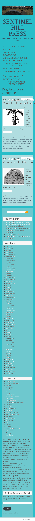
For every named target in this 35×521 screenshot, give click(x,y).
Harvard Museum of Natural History (14, 141)
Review (24, 478)
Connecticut (28, 449)
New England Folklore (12, 414)
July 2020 (8, 263)
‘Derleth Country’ (13, 76)
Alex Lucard (5, 439)
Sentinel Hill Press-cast (13, 429)
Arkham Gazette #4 (10, 445)
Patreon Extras (11, 79)
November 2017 (10, 293)
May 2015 (8, 334)
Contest (8, 392)
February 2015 (10, 339)
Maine (26, 466)
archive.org (10, 439)
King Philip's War (22, 464)
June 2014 (8, 353)
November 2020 (10, 257)
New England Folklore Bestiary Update (17, 222)
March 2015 (9, 337)
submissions (22, 482)
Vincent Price (17, 486)
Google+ (30, 4)
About (6, 46)
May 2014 (8, 355)
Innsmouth (8, 461)
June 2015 (8, 332)
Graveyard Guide (11, 400)
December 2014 (10, 343)
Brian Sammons (26, 447)
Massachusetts (16, 468)
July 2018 (8, 285)
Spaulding (5, 148)
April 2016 (8, 316)
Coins (23, 137)
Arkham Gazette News (12, 384)
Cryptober (11, 451)
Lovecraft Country (17, 466)
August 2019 (9, 271)
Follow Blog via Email (17, 493)
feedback (8, 455)
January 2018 (10, 291)
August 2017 (9, 300)
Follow (7, 508)
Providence (5, 146)
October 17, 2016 (6, 166)
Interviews (9, 404)
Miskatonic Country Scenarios (10, 469)
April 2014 (8, 357)
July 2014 (8, 351)
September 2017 (10, 298)
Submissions (9, 52)
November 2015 (10, 326)
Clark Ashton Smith (19, 449)
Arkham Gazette (10, 381)
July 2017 (8, 302)
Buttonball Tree (11, 137)
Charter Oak (18, 137)
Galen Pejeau (12, 455)
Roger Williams (19, 146)
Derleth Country (10, 394)
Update (5, 486)
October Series (11, 68)
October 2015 (9, 328)
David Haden (18, 451)
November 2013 (10, 367)
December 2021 (10, 252)
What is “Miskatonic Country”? (16, 65)
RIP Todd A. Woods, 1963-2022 (14, 234)
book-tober (9, 390)
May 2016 (8, 314)
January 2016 (10, 322)
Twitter (20, 4)
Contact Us (9, 49)
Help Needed (26, 459)
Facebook (25, 4)
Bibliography (9, 388)
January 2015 (10, 341)
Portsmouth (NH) (14, 198)
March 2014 (9, 359)
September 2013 (10, 371)
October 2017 (9, 295)
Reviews (8, 427)
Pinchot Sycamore (24, 145)
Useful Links (9, 435)
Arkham (16, 439)
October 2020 (9, 259)
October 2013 (9, 369)
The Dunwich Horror (15, 484)
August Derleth (24, 445)
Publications (18, 46)
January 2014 (10, 363)
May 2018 (8, 289)
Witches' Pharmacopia (18, 148)
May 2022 (8, 250)
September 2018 (10, 283)
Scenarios (13, 480)
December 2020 (10, 254)
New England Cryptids (21, 471)
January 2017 (10, 306)
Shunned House (27, 146)
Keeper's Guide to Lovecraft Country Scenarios (22, 462)
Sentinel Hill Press (17, 27)
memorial (9, 410)
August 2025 (9, 246)
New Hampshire (18, 473)
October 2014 (9, 345)
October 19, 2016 (6, 107)
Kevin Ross (6, 464)
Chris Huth (11, 449)
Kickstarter (9, 406)
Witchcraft (24, 486)
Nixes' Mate (7, 198)
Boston (25, 195)
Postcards (14, 478)
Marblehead (7, 468)
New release (9, 416)
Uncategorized (10, 433)
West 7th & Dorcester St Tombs (19, 202)
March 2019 (9, 275)
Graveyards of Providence (9, 459)
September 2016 (10, 310)
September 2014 (10, 347)
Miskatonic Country (12, 412)
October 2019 (9, 267)
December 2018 (10, 277)
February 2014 (10, 361)
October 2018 (9, 281)
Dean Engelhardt (25, 451)
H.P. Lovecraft (20, 459)
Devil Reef (5, 453)
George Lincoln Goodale (23, 139)
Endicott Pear (9, 139)
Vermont (11, 486)
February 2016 (10, 320)
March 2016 (9, 318)
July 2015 (8, 330)
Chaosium (5, 449)
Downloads (9, 55)
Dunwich (19, 453)
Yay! (10, 488)
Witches (6, 488)
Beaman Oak (21, 136)
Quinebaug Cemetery (17, 200)
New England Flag (15, 145)
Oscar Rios (22, 476)
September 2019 (10, 269)
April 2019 (8, 273)
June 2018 (8, 287)
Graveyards (13, 196)
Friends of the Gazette (12, 396)
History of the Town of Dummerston (18, 143)
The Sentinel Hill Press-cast (16, 72)
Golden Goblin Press (20, 455)
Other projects (10, 420)
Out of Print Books (13, 61)
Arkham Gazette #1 (17, 442)
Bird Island (20, 195)
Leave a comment (26, 99)
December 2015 (10, 324)
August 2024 (9, 248)
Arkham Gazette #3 (20, 443)
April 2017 (8, 304)
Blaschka (27, 136)
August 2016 (9, 312)
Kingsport (7, 466)
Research (8, 425)
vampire (10, 148)
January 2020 (10, 265)
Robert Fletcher (12, 146)
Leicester (18, 196)
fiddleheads (14, 139)
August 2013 (9, 373)
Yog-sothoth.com (16, 488)
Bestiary (8, 386)
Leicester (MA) (24, 196)
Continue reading (7, 132)
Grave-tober (9, 398)
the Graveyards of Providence (16, 83)
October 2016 (9, 308)
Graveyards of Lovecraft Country (15, 402)
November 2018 (10, 279)
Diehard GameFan (11, 453)
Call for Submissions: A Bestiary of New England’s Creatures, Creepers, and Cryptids (18, 230)
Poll (7, 422)
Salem (9, 480)
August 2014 (9, 349)
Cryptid (5, 451)
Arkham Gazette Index (15, 58)
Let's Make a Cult (11, 408)
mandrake (8, 145)
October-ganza (11, 136)
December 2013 (10, 365)
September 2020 (10, 261)
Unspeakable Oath (24, 484)
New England (12, 472)
